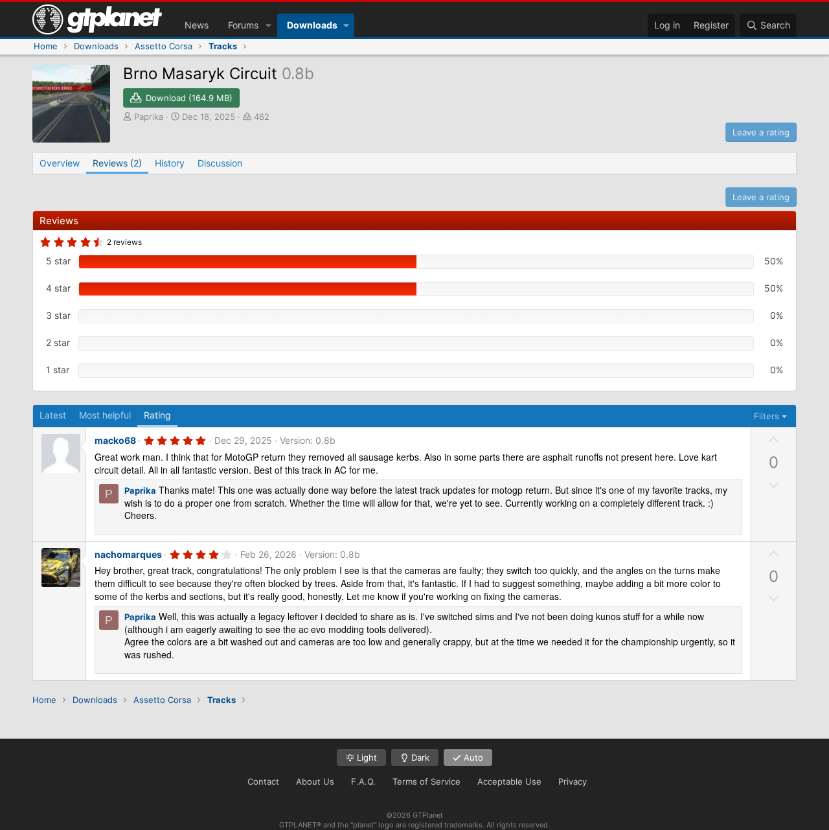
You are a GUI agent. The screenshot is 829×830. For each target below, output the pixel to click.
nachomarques (128, 554)
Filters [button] (766, 416)
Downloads (312, 24)
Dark (419, 757)
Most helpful (105, 415)
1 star (57, 369)
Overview (60, 162)
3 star (58, 315)
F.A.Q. (363, 781)
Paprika (148, 116)
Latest (53, 415)
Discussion (220, 162)
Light (365, 757)
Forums (243, 24)
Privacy (572, 781)
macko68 (115, 440)
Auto (472, 757)
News (197, 24)
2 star (58, 342)
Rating (157, 415)
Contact (263, 781)
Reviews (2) (117, 162)
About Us (315, 781)
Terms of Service (426, 781)
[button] (268, 25)
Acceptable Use (509, 781)
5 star (58, 260)
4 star (58, 288)
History (170, 162)
